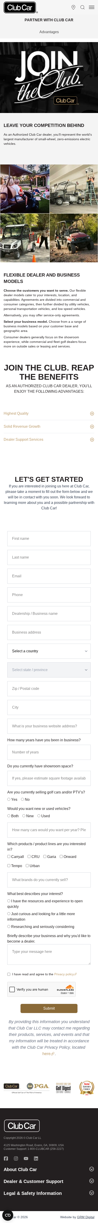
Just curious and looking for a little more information (41, 916)
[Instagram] (16, 1158)
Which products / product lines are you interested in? (46, 846)
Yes (13, 799)
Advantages (49, 32)
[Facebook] (6, 1158)
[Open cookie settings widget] (7, 1215)
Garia (51, 857)
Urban (35, 866)
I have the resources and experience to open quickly (45, 904)
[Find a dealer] (73, 7)
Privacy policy (64, 974)
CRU (35, 857)
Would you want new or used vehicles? (38, 809)
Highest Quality (16, 413)
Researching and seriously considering (42, 927)
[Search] (82, 7)
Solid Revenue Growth (22, 426)
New (29, 816)
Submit (49, 1008)
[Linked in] (36, 1158)
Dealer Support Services (23, 439)
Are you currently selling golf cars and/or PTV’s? (46, 792)
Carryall (17, 857)
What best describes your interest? (35, 894)
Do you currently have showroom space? (40, 766)
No (27, 799)
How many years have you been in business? (44, 740)
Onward (70, 857)
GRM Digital (85, 1217)
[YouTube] (26, 1158)
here (46, 1053)
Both (15, 816)
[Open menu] (91, 7)
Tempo (16, 866)
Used (45, 816)
